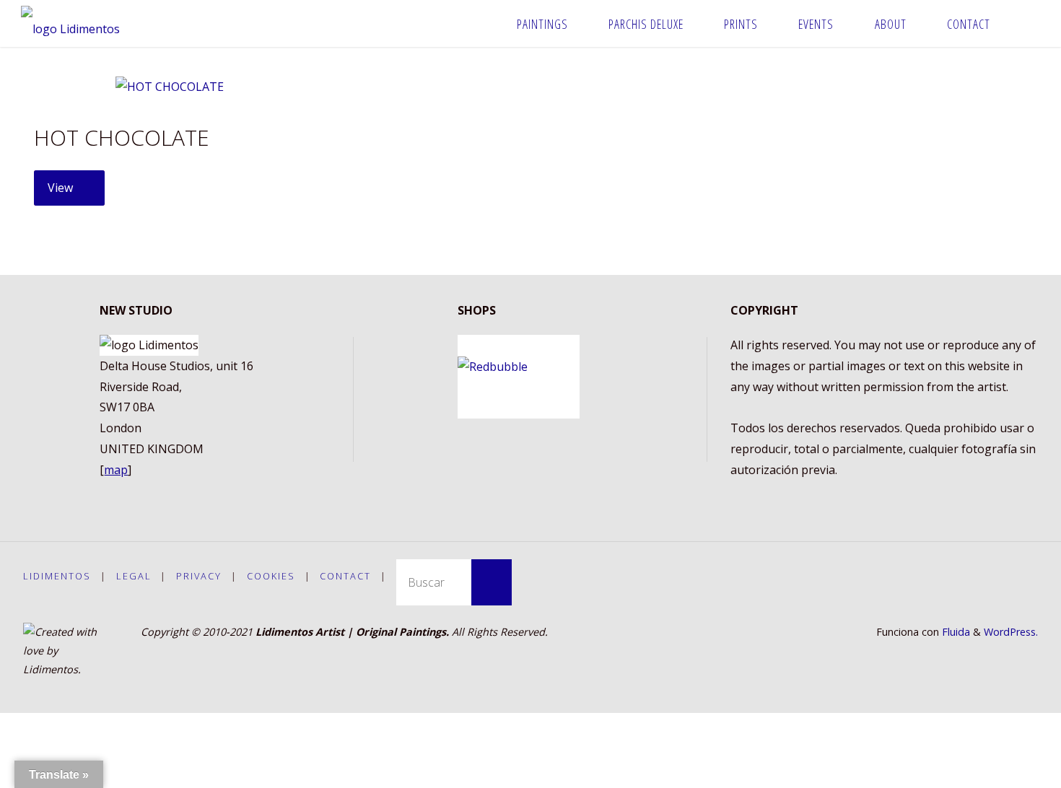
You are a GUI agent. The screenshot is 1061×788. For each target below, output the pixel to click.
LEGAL (134, 575)
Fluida (954, 632)
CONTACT (345, 575)
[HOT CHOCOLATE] (169, 86)
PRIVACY (199, 575)
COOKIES (271, 575)
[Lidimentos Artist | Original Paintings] (70, 23)
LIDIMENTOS (57, 575)
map (116, 470)
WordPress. (1011, 632)
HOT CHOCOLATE (121, 137)
